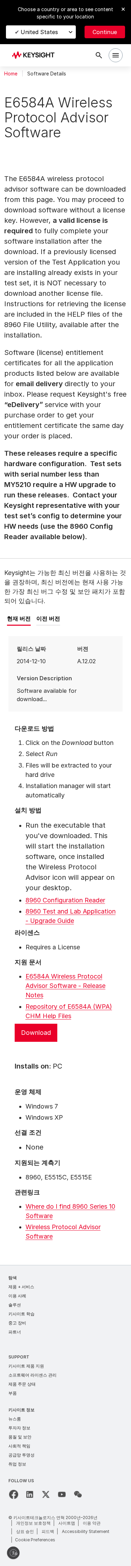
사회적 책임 (19, 1446)
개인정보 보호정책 (33, 1523)
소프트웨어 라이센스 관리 (32, 1375)
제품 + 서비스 (21, 1286)
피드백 (48, 1531)
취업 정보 (17, 1464)
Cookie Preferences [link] (35, 1539)
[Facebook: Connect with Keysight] (13, 1494)
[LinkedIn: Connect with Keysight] (29, 1494)
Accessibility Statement (85, 1531)
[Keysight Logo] (35, 55)
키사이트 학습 (21, 1313)
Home (10, 73)
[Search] (99, 55)
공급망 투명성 (21, 1455)
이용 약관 (92, 1523)
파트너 (14, 1331)
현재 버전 (19, 618)
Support (18, 1357)
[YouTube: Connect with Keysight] (62, 1494)
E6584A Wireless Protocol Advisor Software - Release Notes (65, 986)
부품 (12, 1393)
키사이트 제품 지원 (26, 1366)
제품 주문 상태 (22, 1384)
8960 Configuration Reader (65, 900)
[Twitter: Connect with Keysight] (46, 1494)
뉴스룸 (14, 1418)
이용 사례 (17, 1295)
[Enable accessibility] (13, 1553)
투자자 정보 (19, 1427)
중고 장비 (17, 1322)
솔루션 (14, 1304)
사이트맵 (66, 1523)
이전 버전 (48, 618)
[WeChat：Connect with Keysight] (78, 1494)
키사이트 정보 (21, 1409)
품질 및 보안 (19, 1436)
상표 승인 (25, 1531)
